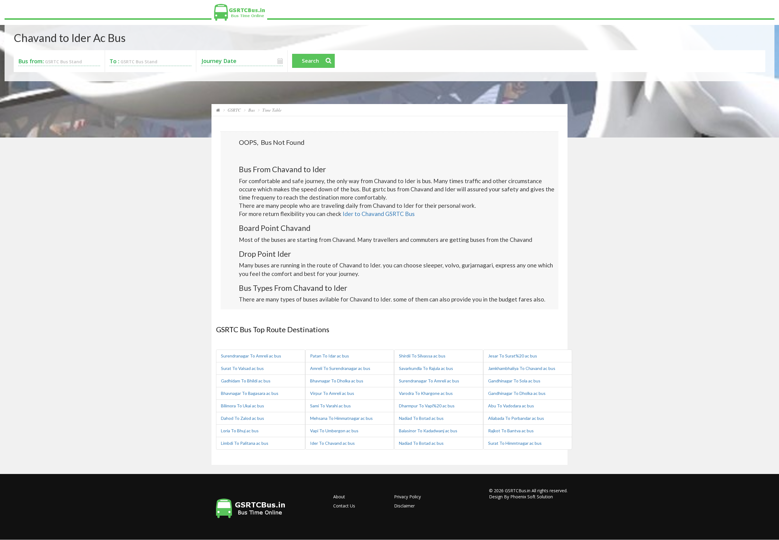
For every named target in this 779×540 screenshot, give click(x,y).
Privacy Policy (407, 497)
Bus (251, 110)
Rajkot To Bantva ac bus (511, 430)
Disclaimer (404, 506)
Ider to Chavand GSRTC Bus (379, 213)
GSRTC (234, 110)
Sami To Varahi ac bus (330, 405)
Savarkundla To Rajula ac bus (426, 368)
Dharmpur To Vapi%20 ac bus (427, 405)
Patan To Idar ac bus (329, 355)
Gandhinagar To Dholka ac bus (517, 393)
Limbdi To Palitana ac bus (244, 443)
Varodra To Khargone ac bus (426, 393)
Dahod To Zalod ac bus (242, 418)
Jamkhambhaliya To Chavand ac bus (521, 368)
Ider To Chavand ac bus (332, 443)
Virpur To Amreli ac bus (332, 393)
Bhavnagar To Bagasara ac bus (249, 393)
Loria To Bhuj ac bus (240, 430)
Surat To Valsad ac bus (242, 368)
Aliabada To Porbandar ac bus (516, 418)
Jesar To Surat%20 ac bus (512, 355)
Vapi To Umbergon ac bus (334, 430)
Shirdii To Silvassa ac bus (422, 355)
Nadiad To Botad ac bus (421, 418)
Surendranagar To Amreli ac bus (251, 355)
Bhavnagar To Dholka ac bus (336, 380)
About (339, 497)
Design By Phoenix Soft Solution (521, 497)
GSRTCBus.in (517, 490)
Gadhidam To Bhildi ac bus (246, 380)
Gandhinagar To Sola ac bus (514, 380)
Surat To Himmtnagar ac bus (515, 443)
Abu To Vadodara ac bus (511, 405)
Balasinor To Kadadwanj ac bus (428, 430)
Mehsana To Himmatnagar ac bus (341, 418)
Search (310, 60)
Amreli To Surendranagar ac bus (340, 368)
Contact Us (344, 506)
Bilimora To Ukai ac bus (242, 405)
